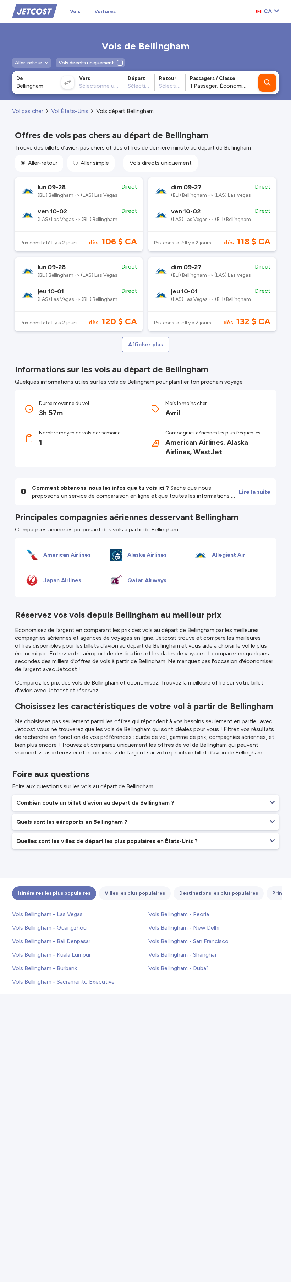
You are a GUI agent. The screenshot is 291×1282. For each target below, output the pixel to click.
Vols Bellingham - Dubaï (178, 968)
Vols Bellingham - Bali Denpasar (51, 941)
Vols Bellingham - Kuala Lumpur (51, 954)
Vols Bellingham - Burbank (44, 968)
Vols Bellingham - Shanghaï (182, 954)
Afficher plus (145, 344)
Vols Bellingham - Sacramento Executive (63, 981)
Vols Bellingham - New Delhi (183, 927)
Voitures (105, 12)
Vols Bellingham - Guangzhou (49, 927)
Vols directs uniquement (161, 162)
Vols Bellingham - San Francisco (188, 941)
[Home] (34, 10)
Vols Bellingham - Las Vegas (47, 914)
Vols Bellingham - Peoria (178, 914)
